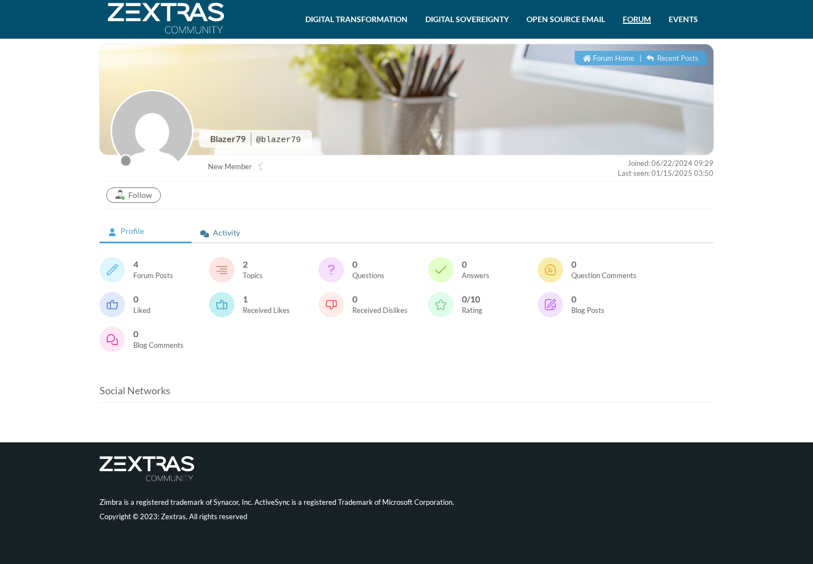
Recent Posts (677, 58)
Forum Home (612, 58)
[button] (356, 19)
